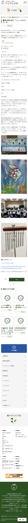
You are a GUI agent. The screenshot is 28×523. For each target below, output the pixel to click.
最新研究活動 (18, 432)
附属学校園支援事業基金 (7, 451)
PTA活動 (9, 17)
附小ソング (4, 453)
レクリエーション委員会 (8, 365)
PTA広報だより (6, 405)
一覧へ (16, 279)
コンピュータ (6, 390)
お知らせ (5, 400)
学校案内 (4, 430)
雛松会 (17, 463)
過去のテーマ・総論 (20, 434)
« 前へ (5, 279)
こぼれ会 (17, 468)
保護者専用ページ (19, 465)
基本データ (4, 440)
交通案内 (4, 436)
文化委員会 (5, 375)
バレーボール (6, 385)
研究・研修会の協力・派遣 (21, 436)
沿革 (3, 434)
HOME (4, 17)
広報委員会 (5, 356)
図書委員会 (5, 370)
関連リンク (4, 443)
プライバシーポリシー (14, 516)
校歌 (3, 438)
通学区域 (4, 458)
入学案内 (4, 456)
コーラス (5, 395)
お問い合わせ (4, 516)
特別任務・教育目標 (6, 432)
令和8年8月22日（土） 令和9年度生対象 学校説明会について (8, 461)
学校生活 (17, 456)
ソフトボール (6, 380)
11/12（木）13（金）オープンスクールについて (7, 468)
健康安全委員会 (6, 360)
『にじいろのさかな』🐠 (7, 263)
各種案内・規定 (5, 442)
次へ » (14, 283)
